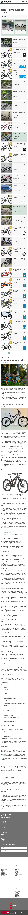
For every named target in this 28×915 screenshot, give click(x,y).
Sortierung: (4, 14)
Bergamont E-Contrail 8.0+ (18, 206)
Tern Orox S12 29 (16, 300)
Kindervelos (3, 873)
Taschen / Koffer (17, 890)
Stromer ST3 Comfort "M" (18, 133)
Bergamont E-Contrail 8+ (17, 217)
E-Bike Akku (4, 754)
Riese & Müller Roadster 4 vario (19, 332)
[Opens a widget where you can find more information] (5, 912)
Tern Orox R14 (15, 290)
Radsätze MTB (17, 880)
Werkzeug (16, 892)
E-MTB (12, 554)
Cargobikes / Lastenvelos (5, 875)
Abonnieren (14, 854)
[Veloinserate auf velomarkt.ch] (6, 1)
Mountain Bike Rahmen (5, 866)
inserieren (7, 808)
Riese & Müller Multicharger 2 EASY (20, 321)
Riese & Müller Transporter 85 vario (20, 311)
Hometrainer (17, 893)
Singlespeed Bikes (4, 874)
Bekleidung (17, 887)
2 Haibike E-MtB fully (18, 30)
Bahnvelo (16, 877)
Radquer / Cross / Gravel (19, 865)
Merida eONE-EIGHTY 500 (18, 143)
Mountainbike (10, 555)
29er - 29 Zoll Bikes (4, 867)
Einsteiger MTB (3, 864)
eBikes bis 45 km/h (4, 881)
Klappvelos (23, 625)
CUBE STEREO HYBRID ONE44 (19, 227)
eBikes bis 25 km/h (4, 880)
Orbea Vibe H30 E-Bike (17, 81)
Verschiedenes (17, 891)
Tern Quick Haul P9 (16, 279)
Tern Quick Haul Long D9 (17, 269)
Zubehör (8, 445)
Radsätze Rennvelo (18, 881)
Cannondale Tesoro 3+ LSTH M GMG (20, 70)
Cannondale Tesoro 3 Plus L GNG (19, 60)
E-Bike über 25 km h (7, 534)
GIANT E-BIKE (15, 185)
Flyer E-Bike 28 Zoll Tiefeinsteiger (19, 112)
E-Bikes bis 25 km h (7, 532)
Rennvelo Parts (17, 886)
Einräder (16, 876)
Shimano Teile (17, 889)
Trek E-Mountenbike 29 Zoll (7, 30)
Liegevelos (16, 873)
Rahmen (16, 864)
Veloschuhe (17, 895)
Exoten (16, 870)
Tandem (16, 871)
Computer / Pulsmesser (19, 888)
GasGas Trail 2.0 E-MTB (17, 91)
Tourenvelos (3, 871)
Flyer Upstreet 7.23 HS (17, 342)
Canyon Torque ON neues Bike (19, 164)
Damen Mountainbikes (4, 865)
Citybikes (2, 870)
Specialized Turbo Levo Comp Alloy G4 (20, 122)
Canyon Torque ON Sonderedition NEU (20, 175)
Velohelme (16, 894)
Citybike (4, 588)
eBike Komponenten (18, 896)
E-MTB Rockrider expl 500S (18, 258)
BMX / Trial (17, 872)
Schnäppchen (3, 872)
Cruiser (16, 875)
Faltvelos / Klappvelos (18, 874)
